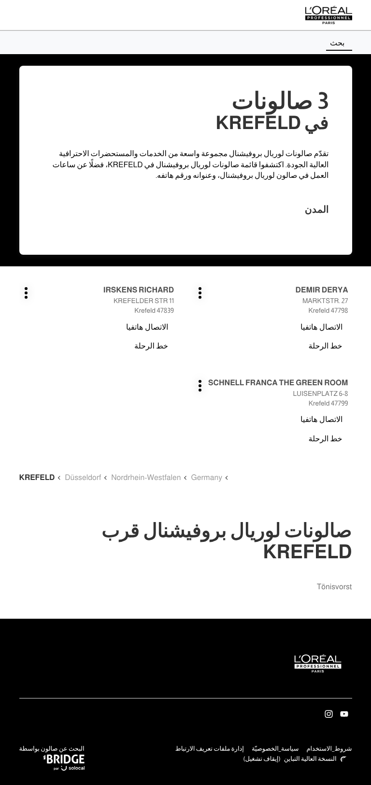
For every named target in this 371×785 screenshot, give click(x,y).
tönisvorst (334, 587)
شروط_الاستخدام (329, 750)
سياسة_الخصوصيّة (275, 750)
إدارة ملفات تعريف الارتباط (209, 749)
